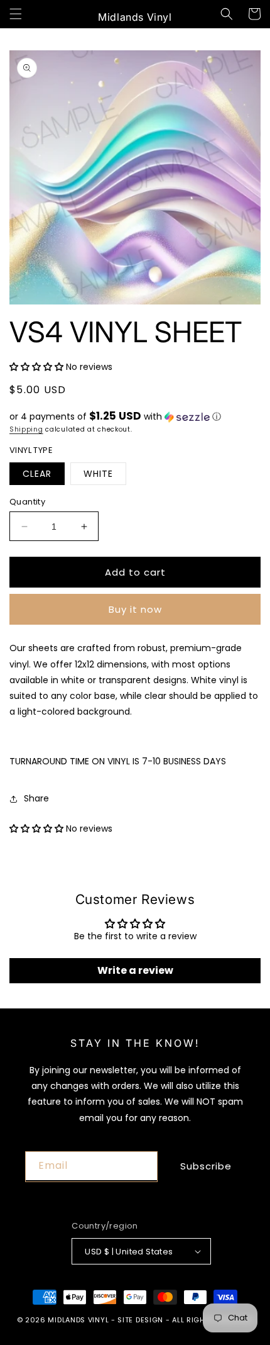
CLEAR (37, 473)
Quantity (27, 502)
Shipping (26, 429)
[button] (16, 14)
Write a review (135, 970)
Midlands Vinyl (78, 1320)
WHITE (98, 473)
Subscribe (206, 1166)
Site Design (140, 1320)
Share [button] (36, 798)
